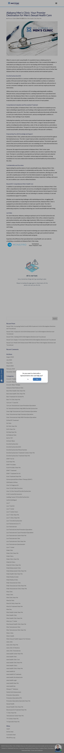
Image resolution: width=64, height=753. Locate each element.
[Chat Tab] (32, 376)
